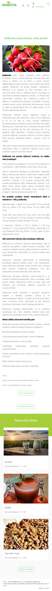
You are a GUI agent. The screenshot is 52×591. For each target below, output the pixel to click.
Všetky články (26, 569)
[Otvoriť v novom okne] (44, 588)
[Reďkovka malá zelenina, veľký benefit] (26, 58)
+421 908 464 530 (28, 5)
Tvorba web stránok (9, 584)
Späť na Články (26, 393)
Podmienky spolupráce (32, 582)
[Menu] (48, 3)
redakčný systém (24, 584)
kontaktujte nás (23, 5)
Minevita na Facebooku (33, 3)
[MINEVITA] (9, 3)
